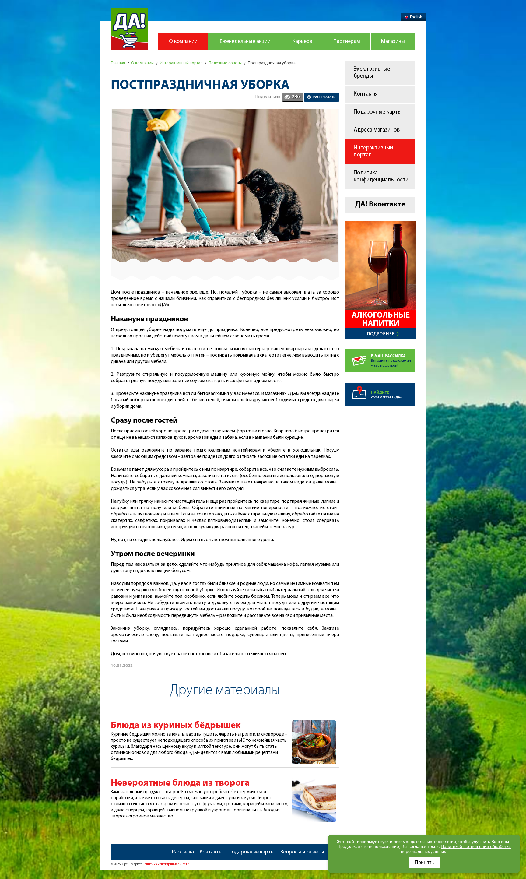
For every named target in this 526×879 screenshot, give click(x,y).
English (416, 17)
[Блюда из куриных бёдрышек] (314, 723)
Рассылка (183, 852)
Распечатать (324, 97)
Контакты (366, 94)
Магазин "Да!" (129, 29)
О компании (183, 41)
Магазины (393, 41)
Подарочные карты (378, 112)
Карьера (302, 41)
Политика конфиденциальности (381, 176)
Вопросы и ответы (302, 852)
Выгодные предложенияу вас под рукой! (391, 360)
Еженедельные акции (245, 41)
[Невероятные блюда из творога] (314, 781)
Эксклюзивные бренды (372, 72)
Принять (424, 862)
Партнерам (346, 41)
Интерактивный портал (373, 151)
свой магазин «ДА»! (386, 394)
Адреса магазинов (377, 130)
